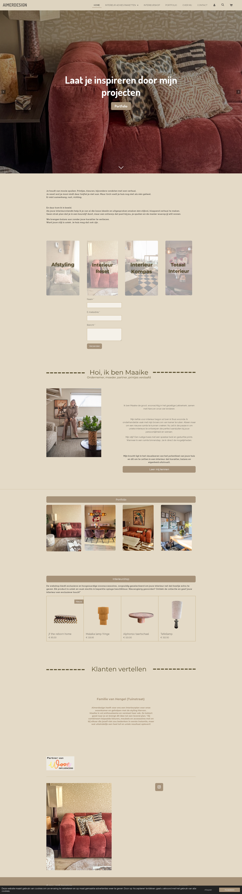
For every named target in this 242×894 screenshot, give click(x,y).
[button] (193, 682)
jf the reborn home (60, 633)
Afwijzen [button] (208, 890)
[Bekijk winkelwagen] (231, 5)
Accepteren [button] (229, 890)
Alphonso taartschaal (136, 633)
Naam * (90, 299)
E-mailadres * (93, 312)
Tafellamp (166, 633)
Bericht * (91, 325)
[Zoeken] (223, 5)
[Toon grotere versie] (100, 528)
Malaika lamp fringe (98, 633)
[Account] (214, 5)
